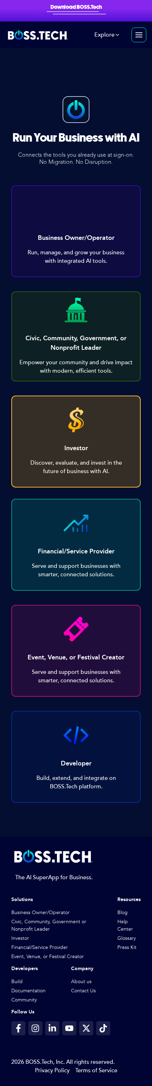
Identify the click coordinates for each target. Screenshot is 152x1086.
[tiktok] (103, 1028)
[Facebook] (18, 1028)
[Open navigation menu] (138, 34)
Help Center (125, 925)
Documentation (28, 991)
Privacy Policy (52, 1070)
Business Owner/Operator (40, 913)
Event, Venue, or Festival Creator (47, 957)
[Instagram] (35, 1028)
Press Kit (126, 947)
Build (17, 982)
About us (81, 982)
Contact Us (83, 991)
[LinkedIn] (52, 1028)
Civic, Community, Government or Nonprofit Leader (48, 925)
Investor (20, 938)
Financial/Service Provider (39, 947)
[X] (86, 1028)
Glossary (126, 938)
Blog (122, 913)
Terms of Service (96, 1070)
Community (24, 1000)
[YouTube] (69, 1028)
